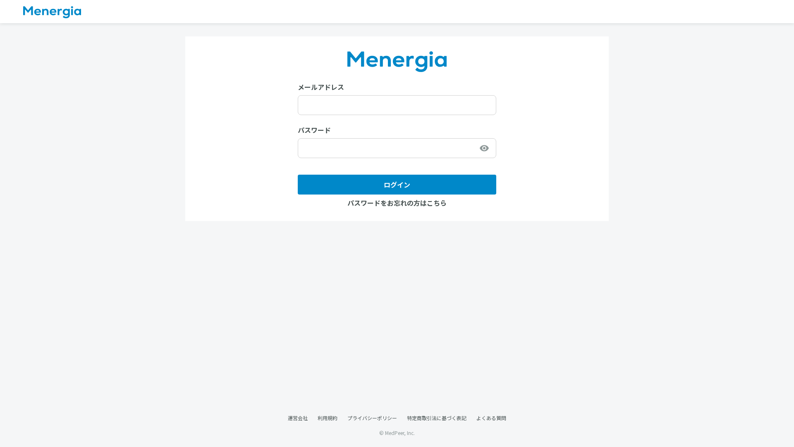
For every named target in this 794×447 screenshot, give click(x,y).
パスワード (314, 130)
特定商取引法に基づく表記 (436, 417)
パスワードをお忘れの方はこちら (397, 203)
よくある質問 (491, 417)
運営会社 (298, 417)
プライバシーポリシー (372, 417)
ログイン (397, 185)
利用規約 (327, 417)
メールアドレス (321, 87)
